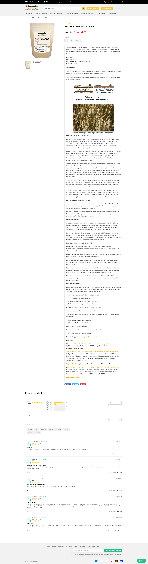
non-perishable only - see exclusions (59, 2)
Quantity (66, 37)
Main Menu (28, 13)
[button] (118, 453)
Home (26, 17)
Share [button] (30, 453)
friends (43, 429)
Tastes (59, 429)
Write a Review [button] (116, 403)
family (30, 429)
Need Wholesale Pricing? (93, 546)
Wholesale (113, 13)
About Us (54, 546)
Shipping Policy (73, 546)
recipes (30, 433)
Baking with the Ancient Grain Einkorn (92, 337)
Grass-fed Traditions (71, 13)
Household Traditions (88, 13)
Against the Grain (72, 364)
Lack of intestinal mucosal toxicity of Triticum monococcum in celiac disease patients (93, 367)
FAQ (66, 546)
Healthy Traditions (41, 13)
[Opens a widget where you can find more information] (141, 561)
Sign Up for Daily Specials (113, 551)
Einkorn (66, 429)
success (51, 429)
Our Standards (93, 8)
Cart (119, 8)
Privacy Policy (81, 546)
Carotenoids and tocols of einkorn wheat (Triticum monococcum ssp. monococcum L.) (93, 351)
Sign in (106, 2)
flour (36, 429)
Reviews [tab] (29, 416)
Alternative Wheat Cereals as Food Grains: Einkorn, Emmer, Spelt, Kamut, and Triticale (93, 344)
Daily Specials (106, 8)
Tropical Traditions (56, 13)
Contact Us (61, 546)
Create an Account (117, 2)
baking (38, 433)
